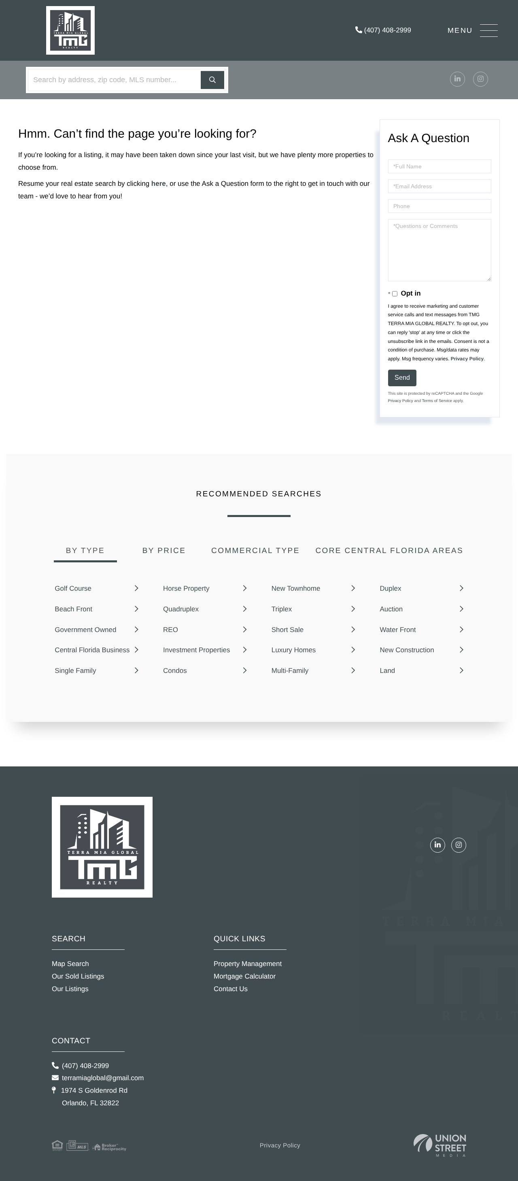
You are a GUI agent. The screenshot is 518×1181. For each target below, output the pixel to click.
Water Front (398, 630)
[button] (212, 80)
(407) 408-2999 (386, 30)
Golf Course (73, 588)
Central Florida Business (92, 650)
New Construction (407, 650)
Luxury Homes (294, 650)
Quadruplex (181, 609)
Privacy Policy (467, 359)
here (158, 183)
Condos (175, 671)
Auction (391, 609)
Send (402, 377)
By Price (164, 551)
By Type (85, 551)
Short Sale (288, 630)
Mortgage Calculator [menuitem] (245, 976)
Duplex (390, 588)
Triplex (282, 609)
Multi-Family (290, 671)
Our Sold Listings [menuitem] (78, 976)
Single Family (75, 671)
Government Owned (85, 630)
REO (170, 630)
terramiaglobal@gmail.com (103, 1078)
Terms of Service (437, 401)
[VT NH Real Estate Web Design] (440, 1145)
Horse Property (186, 588)
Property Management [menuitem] (248, 964)
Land (387, 671)
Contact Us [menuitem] (231, 989)
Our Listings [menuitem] (70, 989)
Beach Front (73, 609)
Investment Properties (196, 650)
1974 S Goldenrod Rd (93, 1097)
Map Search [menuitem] (70, 964)
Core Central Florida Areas (389, 551)
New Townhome (296, 588)
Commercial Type (255, 551)
